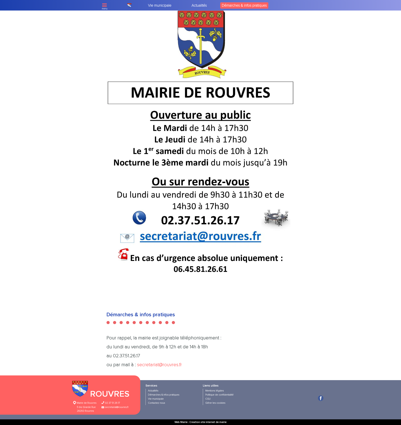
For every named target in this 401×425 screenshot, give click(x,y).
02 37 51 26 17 (112, 402)
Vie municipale (159, 5)
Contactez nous (156, 402)
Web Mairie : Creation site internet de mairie (200, 422)
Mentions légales (214, 390)
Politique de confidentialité (219, 394)
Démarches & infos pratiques (244, 5)
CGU (208, 398)
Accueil (129, 5)
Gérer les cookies (215, 402)
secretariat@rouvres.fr (159, 365)
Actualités (199, 5)
